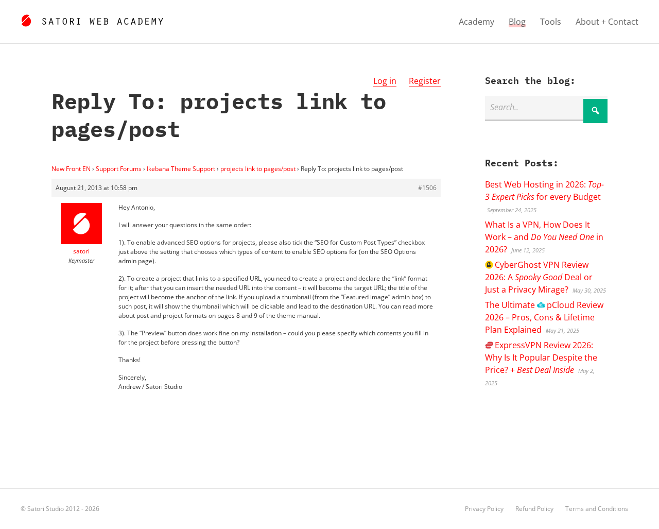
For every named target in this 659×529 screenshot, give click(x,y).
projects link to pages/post (258, 168)
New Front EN (71, 168)
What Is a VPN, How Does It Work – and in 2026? (544, 237)
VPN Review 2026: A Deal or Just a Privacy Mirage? (539, 277)
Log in (384, 81)
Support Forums (119, 168)
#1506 (427, 187)
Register (425, 81)
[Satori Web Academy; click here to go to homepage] (92, 19)
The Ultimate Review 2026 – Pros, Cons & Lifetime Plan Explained (544, 317)
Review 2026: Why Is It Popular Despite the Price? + (541, 357)
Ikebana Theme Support (181, 168)
